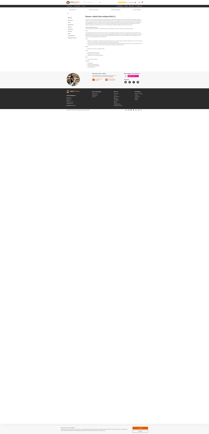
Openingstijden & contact (72, 37)
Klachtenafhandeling (71, 35)
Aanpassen (140, 431)
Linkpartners (137, 101)
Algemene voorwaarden (139, 93)
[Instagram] (129, 82)
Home (68, 13)
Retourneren (70, 31)
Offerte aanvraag (95, 93)
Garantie (69, 33)
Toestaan (140, 428)
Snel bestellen (120, 6)
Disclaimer (136, 98)
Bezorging (69, 27)
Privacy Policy (137, 96)
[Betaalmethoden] (126, 110)
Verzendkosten (70, 29)
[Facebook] (134, 82)
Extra (84, 6)
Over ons (69, 22)
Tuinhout (136, 99)
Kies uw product (77, 6)
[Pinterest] (138, 82)
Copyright (136, 95)
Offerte (126, 6)
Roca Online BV (87, 110)
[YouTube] (125, 82)
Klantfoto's (132, 6)
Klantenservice (139, 6)
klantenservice (110, 76)
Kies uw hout (69, 6)
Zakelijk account (94, 95)
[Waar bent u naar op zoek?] (100, 2)
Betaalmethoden (70, 24)
